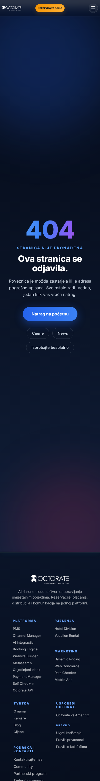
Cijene (38, 333)
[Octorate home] (11, 8)
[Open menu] (93, 8)
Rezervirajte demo (50, 7)
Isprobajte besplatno (50, 347)
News (63, 333)
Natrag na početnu (50, 313)
